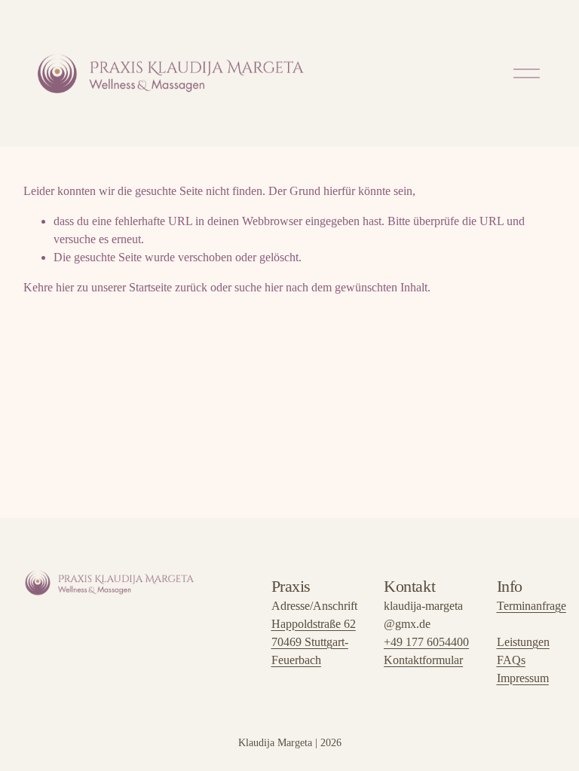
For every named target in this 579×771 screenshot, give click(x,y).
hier (65, 287)
